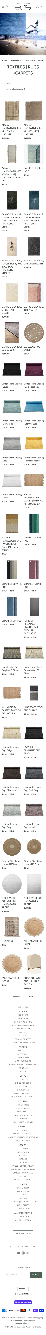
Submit (35, 1274)
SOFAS (23, 1076)
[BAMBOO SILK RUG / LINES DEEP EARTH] (34, 246)
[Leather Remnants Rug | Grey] (12, 810)
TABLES (23, 1047)
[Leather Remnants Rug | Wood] (34, 810)
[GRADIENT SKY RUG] (12, 607)
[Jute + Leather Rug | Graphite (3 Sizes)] (12, 653)
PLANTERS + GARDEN (23, 1180)
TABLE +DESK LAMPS (23, 1115)
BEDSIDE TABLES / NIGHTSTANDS (23, 1064)
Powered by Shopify (33, 1327)
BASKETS (23, 1156)
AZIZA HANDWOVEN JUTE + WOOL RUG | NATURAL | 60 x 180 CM (11, 174)
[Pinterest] (27, 1253)
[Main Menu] (3, 6)
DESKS (23, 1071)
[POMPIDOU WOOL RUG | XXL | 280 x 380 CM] (34, 964)
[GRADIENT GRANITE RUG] (12, 570)
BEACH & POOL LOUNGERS (23, 1093)
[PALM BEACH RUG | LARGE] (34, 927)
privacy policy (29, 1320)
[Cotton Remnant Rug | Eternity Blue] (34, 406)
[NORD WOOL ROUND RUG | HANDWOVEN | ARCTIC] (12, 884)
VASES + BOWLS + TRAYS (23, 1166)
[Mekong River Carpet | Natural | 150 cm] (12, 847)
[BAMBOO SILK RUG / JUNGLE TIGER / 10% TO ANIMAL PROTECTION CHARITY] (12, 246)
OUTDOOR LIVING (23, 1208)
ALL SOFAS (23, 1079)
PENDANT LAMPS (23, 1108)
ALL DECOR (23, 1149)
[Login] (37, 6)
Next (31, 997)
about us (5, 1318)
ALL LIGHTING (23, 1105)
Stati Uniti (22, 1294)
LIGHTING (23, 1101)
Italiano (22, 1289)
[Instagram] (23, 1253)
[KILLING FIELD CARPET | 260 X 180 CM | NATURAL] (12, 693)
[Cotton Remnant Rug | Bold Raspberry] (34, 369)
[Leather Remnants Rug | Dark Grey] (34, 773)
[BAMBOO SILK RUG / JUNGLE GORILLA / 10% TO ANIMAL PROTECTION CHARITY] (12, 200)
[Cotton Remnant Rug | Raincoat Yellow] (34, 443)
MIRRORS (23, 1159)
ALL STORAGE (23, 1130)
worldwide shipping (35, 1318)
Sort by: (6, 84)
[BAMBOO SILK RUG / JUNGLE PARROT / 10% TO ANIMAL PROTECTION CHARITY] (34, 200)
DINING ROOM (23, 1188)
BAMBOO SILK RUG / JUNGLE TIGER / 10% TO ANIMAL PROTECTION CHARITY (12, 266)
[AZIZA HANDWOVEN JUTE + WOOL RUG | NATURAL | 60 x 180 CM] (12, 154)
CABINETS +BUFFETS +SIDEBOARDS (23, 1137)
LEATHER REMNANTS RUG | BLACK (32, 750)
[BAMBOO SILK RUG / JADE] (34, 154)
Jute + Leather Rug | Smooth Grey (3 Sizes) (33, 670)
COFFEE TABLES (23, 1054)
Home (4, 61)
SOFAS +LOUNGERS (23, 1039)
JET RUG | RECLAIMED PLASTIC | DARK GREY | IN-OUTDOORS (31, 627)
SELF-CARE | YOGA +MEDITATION (23, 1202)
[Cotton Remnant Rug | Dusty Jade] (12, 406)
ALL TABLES (23, 1051)
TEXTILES (23, 1162)
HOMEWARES (23, 1152)
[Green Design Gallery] (23, 6)
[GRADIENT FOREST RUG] (34, 523)
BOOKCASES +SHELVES (23, 1134)
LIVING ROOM (23, 1191)
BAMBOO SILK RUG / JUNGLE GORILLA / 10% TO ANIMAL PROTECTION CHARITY (12, 220)
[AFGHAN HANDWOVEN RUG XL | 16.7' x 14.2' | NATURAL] (34, 111)
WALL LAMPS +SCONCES (23, 1122)
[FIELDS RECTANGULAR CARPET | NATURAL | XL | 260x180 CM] (34, 480)
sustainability (16, 1320)
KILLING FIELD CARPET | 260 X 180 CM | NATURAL (11, 710)
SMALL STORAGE (23, 1140)
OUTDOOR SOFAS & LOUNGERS (23, 1097)
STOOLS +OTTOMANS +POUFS (23, 1042)
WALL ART (23, 1176)
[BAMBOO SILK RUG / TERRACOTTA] (34, 292)
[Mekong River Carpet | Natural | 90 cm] (34, 847)
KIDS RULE (23, 1198)
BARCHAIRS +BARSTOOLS (23, 1025)
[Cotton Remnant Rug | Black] (12, 369)
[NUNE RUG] (12, 927)
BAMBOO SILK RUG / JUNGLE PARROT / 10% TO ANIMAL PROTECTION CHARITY (34, 220)
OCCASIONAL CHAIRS (23, 1022)
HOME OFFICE (23, 1205)
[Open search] (7, 6)
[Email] (18, 1253)
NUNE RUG (7, 941)
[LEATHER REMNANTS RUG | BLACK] (34, 733)
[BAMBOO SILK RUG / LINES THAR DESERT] (12, 292)
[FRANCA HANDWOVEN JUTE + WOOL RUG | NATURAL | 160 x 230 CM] (12, 523)
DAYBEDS (23, 1036)
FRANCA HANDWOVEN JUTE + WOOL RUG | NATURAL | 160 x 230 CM (11, 543)
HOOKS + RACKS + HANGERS (23, 1169)
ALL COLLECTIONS (23, 1213)
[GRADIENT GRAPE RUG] (34, 570)
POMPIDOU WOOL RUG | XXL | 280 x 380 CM (33, 981)
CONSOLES (23, 1068)
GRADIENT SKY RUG (11, 621)
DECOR (23, 1145)
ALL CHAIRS (23, 1015)
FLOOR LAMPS (23, 1119)
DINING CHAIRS (23, 1018)
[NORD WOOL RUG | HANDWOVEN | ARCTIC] (34, 884)
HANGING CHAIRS (23, 1029)
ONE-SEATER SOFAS (23, 1083)
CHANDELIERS (23, 1112)
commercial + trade (23, 1323)
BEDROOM (23, 1195)
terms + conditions (18, 1318)
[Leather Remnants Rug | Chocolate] (12, 773)
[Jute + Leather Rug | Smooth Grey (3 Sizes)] (34, 653)
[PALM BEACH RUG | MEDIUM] (12, 964)
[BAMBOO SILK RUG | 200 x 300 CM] (12, 332)
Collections (14, 61)
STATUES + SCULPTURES (23, 1173)
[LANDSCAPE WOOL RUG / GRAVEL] (34, 693)
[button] (23, 1233)
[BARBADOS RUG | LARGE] (34, 332)
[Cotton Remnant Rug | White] (12, 480)
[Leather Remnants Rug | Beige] (12, 733)
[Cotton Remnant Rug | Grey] (12, 443)
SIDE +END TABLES (23, 1061)
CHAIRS (23, 1011)
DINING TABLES (23, 1058)
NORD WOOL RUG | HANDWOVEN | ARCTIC (33, 901)
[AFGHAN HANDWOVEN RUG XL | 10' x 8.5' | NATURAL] (12, 111)
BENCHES (23, 1032)
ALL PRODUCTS (23, 1217)
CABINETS (23, 1126)
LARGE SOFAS (23, 1090)
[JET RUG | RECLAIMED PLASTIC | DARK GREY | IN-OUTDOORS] (34, 607)
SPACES (23, 1184)
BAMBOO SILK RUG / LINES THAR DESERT (12, 309)
